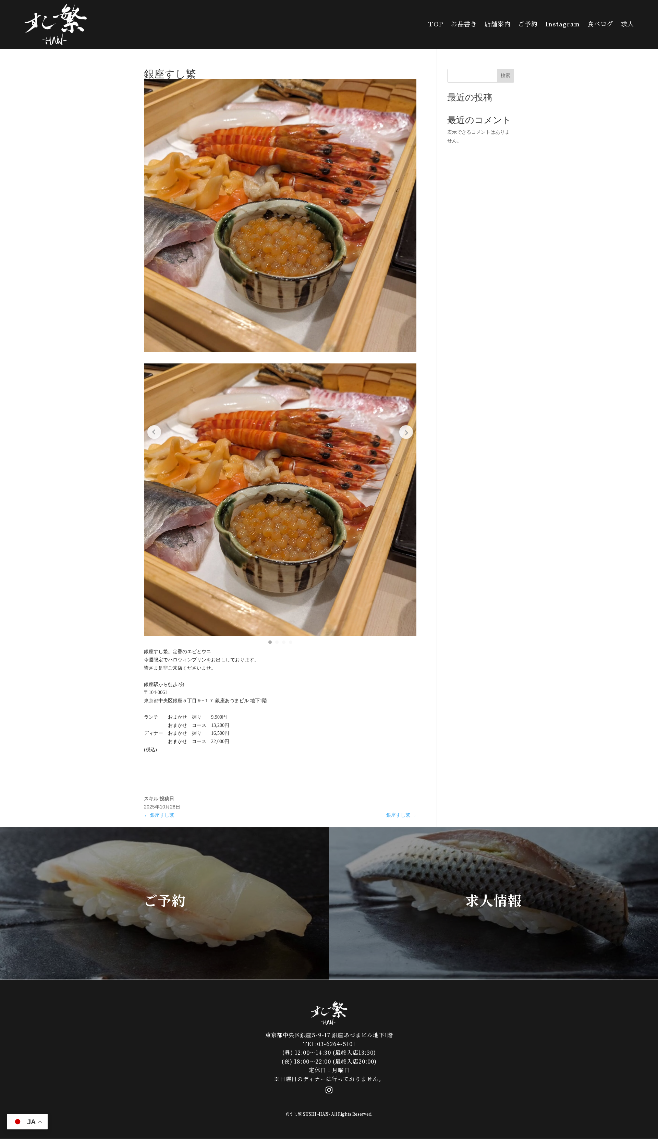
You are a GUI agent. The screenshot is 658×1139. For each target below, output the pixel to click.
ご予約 (528, 24)
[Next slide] (406, 432)
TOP (435, 24)
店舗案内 (498, 24)
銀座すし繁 (159, 815)
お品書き (464, 24)
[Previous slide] (154, 432)
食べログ (600, 24)
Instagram (562, 24)
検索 (505, 75)
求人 (627, 24)
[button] (270, 642)
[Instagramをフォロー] (329, 1090)
